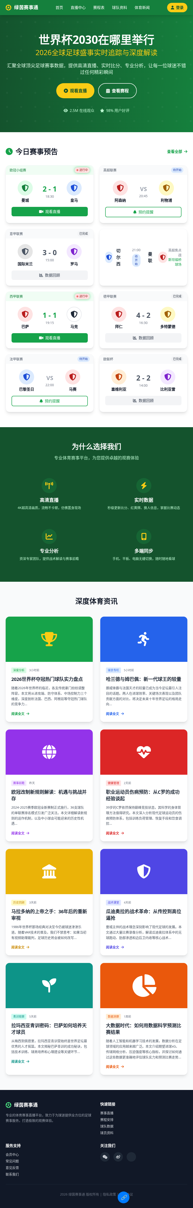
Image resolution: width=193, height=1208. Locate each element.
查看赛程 (120, 91)
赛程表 (99, 7)
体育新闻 (142, 7)
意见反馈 (12, 1167)
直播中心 (78, 7)
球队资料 (119, 7)
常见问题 (12, 1161)
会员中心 (12, 1154)
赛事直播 (106, 1113)
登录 (180, 7)
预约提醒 (145, 212)
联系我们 (12, 1174)
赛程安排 (106, 1119)
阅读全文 (18, 713)
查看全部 (175, 151)
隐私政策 (109, 1194)
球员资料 (106, 1132)
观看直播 (78, 91)
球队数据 (106, 1126)
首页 (59, 7)
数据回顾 (52, 275)
